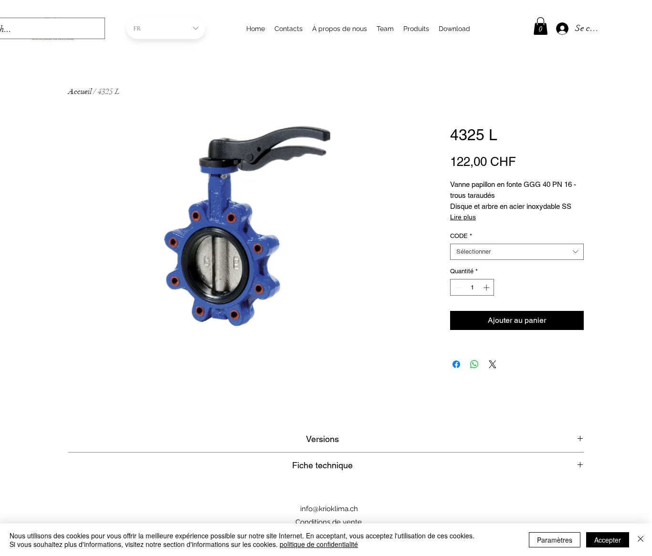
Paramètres (554, 540)
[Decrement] (457, 287)
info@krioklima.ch (329, 509)
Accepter (607, 540)
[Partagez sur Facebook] (456, 364)
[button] (540, 26)
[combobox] (517, 252)
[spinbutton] (472, 287)
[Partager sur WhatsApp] (474, 364)
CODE (461, 235)
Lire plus (463, 217)
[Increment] (487, 287)
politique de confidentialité (319, 544)
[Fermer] (640, 539)
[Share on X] (492, 364)
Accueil (80, 91)
